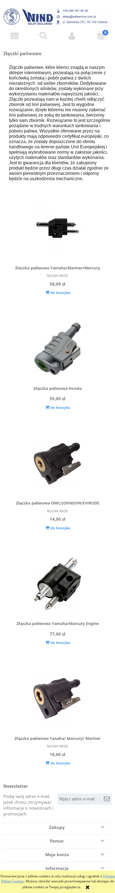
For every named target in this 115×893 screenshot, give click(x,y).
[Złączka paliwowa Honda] (57, 349)
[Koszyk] (100, 35)
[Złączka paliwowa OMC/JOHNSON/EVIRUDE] (57, 463)
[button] (14, 36)
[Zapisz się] (107, 799)
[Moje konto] (72, 36)
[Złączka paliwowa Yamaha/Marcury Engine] (57, 584)
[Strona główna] (57, 16)
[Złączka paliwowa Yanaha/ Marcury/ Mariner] (57, 699)
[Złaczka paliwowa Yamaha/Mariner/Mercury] (57, 228)
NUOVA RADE (57, 275)
